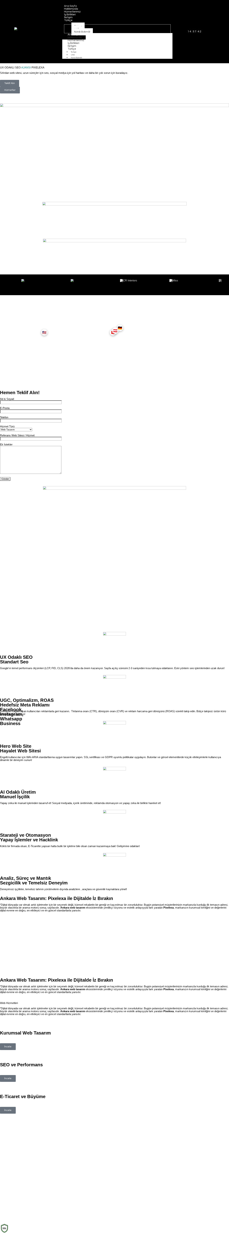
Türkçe (72, 49)
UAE (73, 55)
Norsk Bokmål (76, 58)
